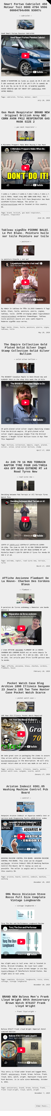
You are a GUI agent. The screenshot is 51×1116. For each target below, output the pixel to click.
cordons (43, 666)
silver (4, 447)
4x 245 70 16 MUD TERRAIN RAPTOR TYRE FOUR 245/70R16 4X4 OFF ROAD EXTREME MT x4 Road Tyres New (25, 467)
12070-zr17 (14, 545)
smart (34, 97)
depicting (18, 434)
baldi (9, 327)
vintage (4, 981)
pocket (43, 769)
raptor (18, 561)
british (17, 213)
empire (29, 445)
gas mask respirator (25, 127)
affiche (10, 666)
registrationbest (8, 316)
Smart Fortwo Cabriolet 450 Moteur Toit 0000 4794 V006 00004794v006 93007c (25, 7)
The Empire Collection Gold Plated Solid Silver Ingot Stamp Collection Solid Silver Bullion (25, 349)
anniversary (14, 1074)
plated (44, 445)
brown (28, 1088)
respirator (15, 215)
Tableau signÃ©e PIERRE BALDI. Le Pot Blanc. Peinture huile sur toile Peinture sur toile (25, 233)
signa (46, 327)
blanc (16, 327)
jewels (35, 769)
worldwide (5, 863)
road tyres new (25, 477)
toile (12, 329)
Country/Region (7, 971)
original (5, 215)
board (17, 877)
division (20, 979)
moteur (28, 97)
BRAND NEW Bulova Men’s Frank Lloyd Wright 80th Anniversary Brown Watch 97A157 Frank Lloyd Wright (25, 1001)
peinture (25, 242)
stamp (38, 447)
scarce (30, 771)
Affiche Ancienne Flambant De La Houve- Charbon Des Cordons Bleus (25, 581)
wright (36, 1090)
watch (37, 771)
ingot (36, 445)
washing (4, 879)
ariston (10, 877)
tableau (4, 329)
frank (42, 1088)
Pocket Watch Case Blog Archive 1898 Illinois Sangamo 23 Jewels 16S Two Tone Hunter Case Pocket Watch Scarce (25, 688)
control (25, 798)
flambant (25, 590)
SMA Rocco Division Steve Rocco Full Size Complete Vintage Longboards (25, 897)
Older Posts (42, 1106)
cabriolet (25, 16)
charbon (35, 666)
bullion (10, 445)
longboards (30, 979)
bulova (35, 1088)
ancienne (19, 666)
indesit (34, 877)
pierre (39, 327)
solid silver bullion (25, 359)
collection (20, 445)
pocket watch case (25, 698)
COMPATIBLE (36, 89)
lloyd (22, 1090)
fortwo (20, 97)
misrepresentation (9, 761)
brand (9, 213)
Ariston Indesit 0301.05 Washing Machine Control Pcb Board (25, 789)
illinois (27, 769)
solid (11, 447)
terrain (41, 561)
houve (13, 668)
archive (10, 769)
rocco (39, 979)
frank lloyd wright (25, 1011)
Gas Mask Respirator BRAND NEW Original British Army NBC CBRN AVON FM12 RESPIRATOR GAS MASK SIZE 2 (25, 117)
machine (42, 877)
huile (22, 327)
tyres (3, 563)
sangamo (22, 771)
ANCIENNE (19, 650)
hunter (18, 769)
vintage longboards (25, 906)
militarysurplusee (9, 204)
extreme (10, 561)
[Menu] (48, 2)
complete (10, 979)
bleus (27, 666)
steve (46, 979)
